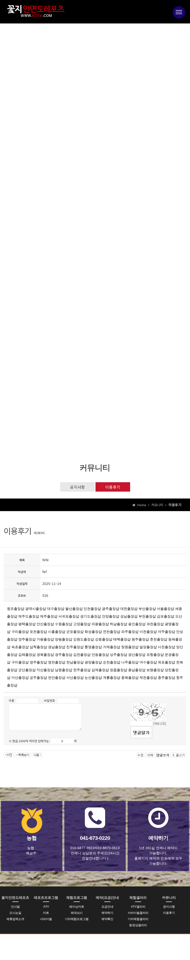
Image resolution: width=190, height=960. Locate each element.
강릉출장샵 (103, 639)
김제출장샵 (100, 670)
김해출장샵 (27, 655)
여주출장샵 (166, 632)
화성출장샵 (93, 632)
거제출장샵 (111, 647)
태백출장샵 (122, 639)
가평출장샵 (45, 639)
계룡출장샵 (111, 678)
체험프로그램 (76, 898)
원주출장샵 (140, 639)
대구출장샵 (55, 609)
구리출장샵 (20, 632)
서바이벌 (46, 919)
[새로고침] (159, 723)
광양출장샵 (93, 662)
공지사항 (77, 487)
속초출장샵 (20, 647)
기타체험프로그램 (77, 919)
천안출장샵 (56, 678)
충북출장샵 (130, 678)
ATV (46, 906)
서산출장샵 (75, 678)
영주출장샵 (38, 662)
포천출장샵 (38, 632)
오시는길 (15, 913)
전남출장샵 (75, 662)
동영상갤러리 (138, 925)
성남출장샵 (129, 616)
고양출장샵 (82, 624)
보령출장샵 (155, 670)
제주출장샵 (48, 616)
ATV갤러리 (138, 906)
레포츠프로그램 (46, 898)
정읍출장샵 (118, 670)
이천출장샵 (148, 632)
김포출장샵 (165, 616)
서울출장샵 (165, 609)
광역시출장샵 (35, 609)
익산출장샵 (45, 670)
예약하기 (107, 913)
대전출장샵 (129, 609)
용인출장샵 (136, 624)
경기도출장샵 (90, 616)
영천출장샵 (56, 662)
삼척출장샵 (38, 647)
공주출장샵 (38, 678)
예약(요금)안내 (107, 898)
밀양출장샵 (148, 647)
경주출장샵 (63, 655)
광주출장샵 (110, 609)
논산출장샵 (93, 678)
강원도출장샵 (83, 639)
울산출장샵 (74, 609)
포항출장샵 (155, 655)
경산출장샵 (136, 655)
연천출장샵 (111, 632)
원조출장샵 (15, 609)
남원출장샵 (63, 670)
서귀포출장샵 (68, 616)
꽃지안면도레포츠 (15, 898)
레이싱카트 (76, 906)
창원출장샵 (130, 647)
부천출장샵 (147, 616)
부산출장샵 (147, 609)
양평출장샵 (63, 639)
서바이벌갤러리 (138, 913)
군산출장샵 (27, 670)
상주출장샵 (118, 655)
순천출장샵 (111, 662)
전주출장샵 (82, 670)
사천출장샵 (166, 647)
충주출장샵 (166, 678)
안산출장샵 (45, 624)
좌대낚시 (77, 913)
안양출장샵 (110, 616)
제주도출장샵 (28, 616)
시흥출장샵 (56, 632)
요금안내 (107, 906)
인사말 (15, 906)
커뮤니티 (169, 898)
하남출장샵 (118, 624)
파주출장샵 (130, 632)
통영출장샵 (93, 647)
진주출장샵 (75, 647)
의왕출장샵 (100, 624)
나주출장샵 (130, 662)
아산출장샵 (20, 678)
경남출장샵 (56, 647)
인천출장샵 (92, 609)
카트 (46, 913)
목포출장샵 (166, 662)
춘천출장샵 (158, 639)
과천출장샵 (155, 624)
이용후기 (112, 487)
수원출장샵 (63, 624)
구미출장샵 (20, 662)
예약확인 (107, 919)
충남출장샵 (136, 670)
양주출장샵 (27, 639)
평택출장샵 (27, 624)
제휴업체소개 (15, 919)
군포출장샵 (75, 632)
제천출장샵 (148, 678)
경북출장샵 (45, 655)
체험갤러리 (138, 898)
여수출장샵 (148, 662)
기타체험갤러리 (138, 919)
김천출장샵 (82, 655)
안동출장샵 (100, 655)
